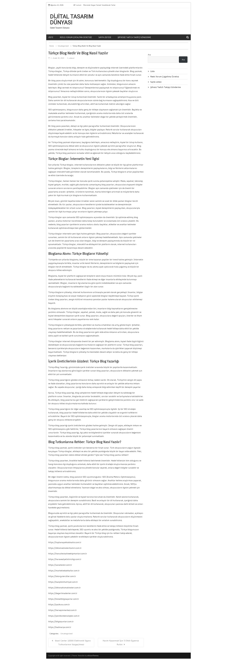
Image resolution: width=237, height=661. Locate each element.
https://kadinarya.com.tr (59, 627)
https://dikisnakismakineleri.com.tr (64, 587)
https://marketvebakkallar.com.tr (64, 570)
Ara (149, 54)
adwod (71, 58)
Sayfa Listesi (105, 37)
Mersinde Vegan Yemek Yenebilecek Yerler (99, 5)
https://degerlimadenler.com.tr (62, 593)
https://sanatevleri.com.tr (60, 565)
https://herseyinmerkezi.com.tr (62, 610)
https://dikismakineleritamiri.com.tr (65, 548)
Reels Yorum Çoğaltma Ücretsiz (76, 37)
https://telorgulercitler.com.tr (62, 576)
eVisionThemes (93, 655)
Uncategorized (66, 633)
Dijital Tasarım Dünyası (71, 19)
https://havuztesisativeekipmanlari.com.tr (67, 553)
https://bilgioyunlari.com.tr (61, 621)
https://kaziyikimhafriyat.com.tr (63, 582)
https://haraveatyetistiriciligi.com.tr (64, 559)
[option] (105, 5)
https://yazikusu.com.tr (59, 604)
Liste (50, 37)
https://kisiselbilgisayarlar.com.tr (63, 599)
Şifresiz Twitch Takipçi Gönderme (134, 37)
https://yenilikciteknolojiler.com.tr (64, 616)
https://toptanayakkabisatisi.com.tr (64, 542)
